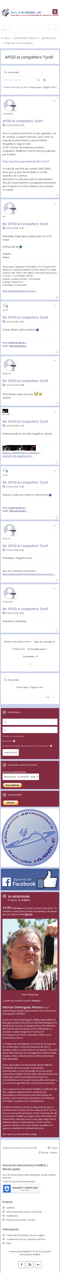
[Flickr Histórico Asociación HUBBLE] (38, 1264)
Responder (13, 72)
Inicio (7, 38)
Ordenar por (19, 648)
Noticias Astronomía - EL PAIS (20, 1219)
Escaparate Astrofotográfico (18, 43)
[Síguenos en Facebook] (21, 1264)
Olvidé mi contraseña (13, 736)
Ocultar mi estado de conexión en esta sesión (25, 745)
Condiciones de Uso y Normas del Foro (25, 1239)
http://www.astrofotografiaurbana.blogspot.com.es (28, 574)
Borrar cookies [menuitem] (50, 1152)
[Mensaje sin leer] (4, 125)
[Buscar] (49, 29)
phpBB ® (26, 1251)
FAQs (9, 1243)
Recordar (7, 740)
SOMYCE (10, 1207)
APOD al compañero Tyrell (29, 57)
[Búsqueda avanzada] (56, 29)
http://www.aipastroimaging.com (18, 290)
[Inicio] (30, 12)
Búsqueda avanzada (44, 80)
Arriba (54, 1148)
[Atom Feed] (30, 1264)
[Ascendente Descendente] (30, 656)
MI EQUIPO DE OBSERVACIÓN (16, 456)
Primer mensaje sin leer (16, 87)
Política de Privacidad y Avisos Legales (25, 1235)
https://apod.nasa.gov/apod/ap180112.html (25, 161)
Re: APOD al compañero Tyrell (25, 224)
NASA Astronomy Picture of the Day (24, 1211)
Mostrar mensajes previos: (18, 641)
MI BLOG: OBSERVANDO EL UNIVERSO (21, 452)
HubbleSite (12, 1215)
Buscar (38, 80)
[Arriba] (57, 195)
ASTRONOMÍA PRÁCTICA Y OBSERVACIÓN (34, 38)
